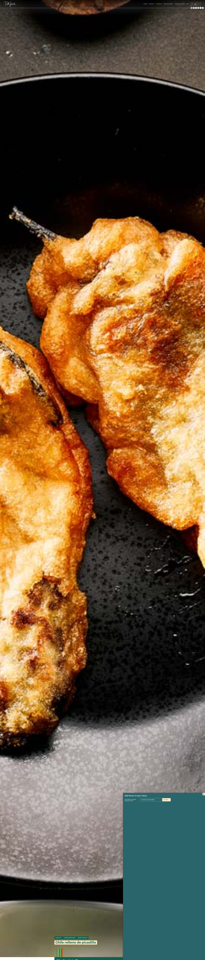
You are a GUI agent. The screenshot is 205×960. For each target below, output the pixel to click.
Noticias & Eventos (180, 3)
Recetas (151, 3)
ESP (195, 4)
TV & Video (158, 3)
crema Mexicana (69, 937)
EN (192, 4)
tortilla (58, 937)
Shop (187, 3)
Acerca (146, 3)
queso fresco (82, 937)
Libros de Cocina (168, 3)
